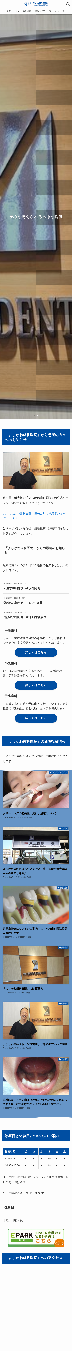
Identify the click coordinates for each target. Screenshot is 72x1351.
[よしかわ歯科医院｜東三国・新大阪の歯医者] (36, 4)
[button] (34, 415)
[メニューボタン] (4, 4)
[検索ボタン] (68, 4)
